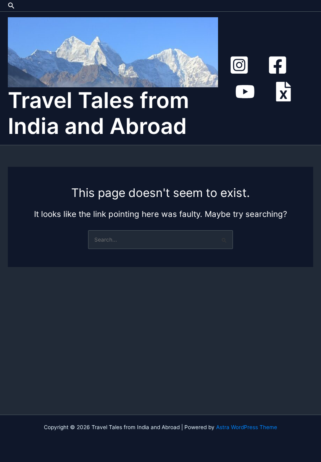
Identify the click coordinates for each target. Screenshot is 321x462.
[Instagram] (239, 65)
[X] (283, 91)
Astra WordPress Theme (246, 427)
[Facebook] (277, 65)
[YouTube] (245, 91)
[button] (11, 6)
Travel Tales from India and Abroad (98, 113)
